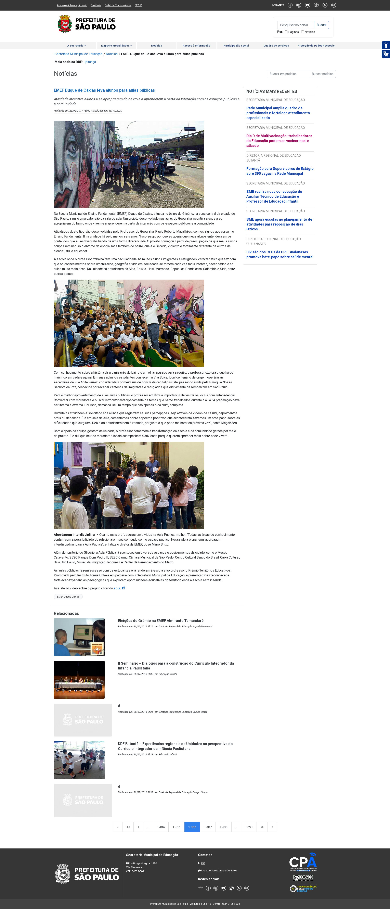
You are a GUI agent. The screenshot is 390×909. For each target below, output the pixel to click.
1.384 (161, 827)
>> (262, 827)
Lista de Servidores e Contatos (219, 870)
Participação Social (236, 45)
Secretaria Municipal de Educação (78, 54)
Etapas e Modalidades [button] (115, 45)
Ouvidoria (96, 5)
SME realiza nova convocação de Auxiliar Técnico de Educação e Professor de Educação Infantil (274, 196)
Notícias (310, 32)
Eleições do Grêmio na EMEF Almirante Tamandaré (161, 620)
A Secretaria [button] (75, 45)
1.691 (249, 827)
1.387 (208, 827)
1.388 (224, 827)
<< (128, 827)
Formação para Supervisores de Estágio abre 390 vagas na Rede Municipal (280, 171)
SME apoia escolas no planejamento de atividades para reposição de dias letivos (279, 224)
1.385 (176, 827)
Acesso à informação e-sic (72, 5)
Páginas (293, 32)
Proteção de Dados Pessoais (316, 45)
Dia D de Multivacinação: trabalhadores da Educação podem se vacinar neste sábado (279, 141)
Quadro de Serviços (276, 45)
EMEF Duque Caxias (68, 596)
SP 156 (138, 5)
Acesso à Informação (196, 45)
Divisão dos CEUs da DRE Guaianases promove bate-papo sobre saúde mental (279, 254)
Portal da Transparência (118, 5)
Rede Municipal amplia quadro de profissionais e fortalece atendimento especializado (278, 113)
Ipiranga (90, 62)
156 (203, 863)
